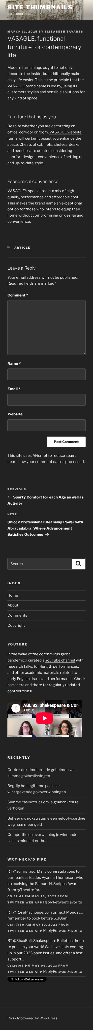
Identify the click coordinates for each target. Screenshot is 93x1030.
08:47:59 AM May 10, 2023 (32, 924)
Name (14, 363)
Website (15, 414)
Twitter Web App (24, 902)
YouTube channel (60, 660)
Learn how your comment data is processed (45, 462)
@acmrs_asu (24, 871)
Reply (48, 902)
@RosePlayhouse (28, 912)
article (22, 247)
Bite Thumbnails (40, 7)
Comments (17, 615)
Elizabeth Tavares (64, 31)
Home (12, 595)
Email (13, 389)
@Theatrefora (29, 890)
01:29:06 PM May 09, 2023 (32, 965)
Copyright (16, 625)
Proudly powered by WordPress (32, 1018)
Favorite (75, 902)
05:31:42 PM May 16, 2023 (32, 896)
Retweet (60, 902)
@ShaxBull (22, 940)
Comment (17, 295)
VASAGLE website (65, 132)
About (12, 605)
